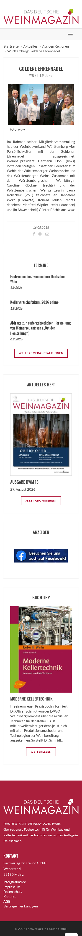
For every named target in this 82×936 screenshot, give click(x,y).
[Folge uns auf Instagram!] (40, 234)
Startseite (11, 46)
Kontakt (9, 897)
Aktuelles (30, 46)
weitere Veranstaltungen (41, 353)
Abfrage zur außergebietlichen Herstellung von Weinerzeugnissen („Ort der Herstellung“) (40, 328)
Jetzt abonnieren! (41, 500)
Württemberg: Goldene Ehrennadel (33, 51)
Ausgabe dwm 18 (24, 482)
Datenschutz (13, 892)
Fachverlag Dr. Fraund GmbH (46, 929)
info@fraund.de (14, 882)
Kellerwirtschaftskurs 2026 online (34, 302)
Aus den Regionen (55, 46)
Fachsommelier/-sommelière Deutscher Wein (37, 279)
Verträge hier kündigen (20, 906)
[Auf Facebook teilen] (33, 234)
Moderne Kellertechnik (31, 699)
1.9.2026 (16, 287)
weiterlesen (41, 751)
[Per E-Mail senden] (47, 234)
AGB (6, 901)
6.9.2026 (16, 339)
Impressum (11, 887)
